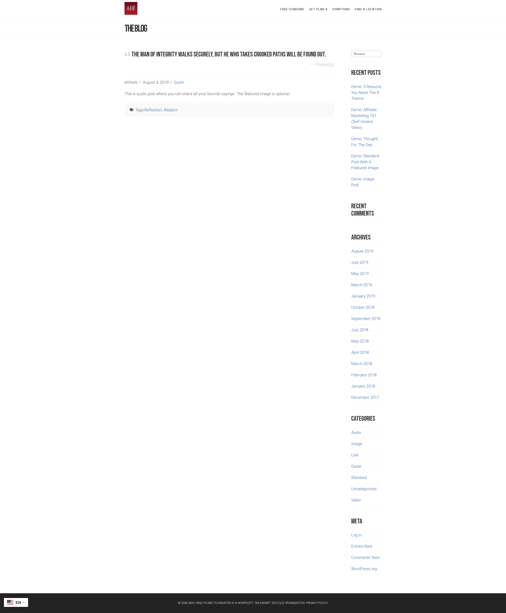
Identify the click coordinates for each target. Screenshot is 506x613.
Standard (359, 477)
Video (356, 500)
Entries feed (361, 546)
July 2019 (359, 262)
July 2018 (359, 330)
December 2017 (365, 397)
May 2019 (360, 273)
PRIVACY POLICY (317, 603)
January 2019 (363, 296)
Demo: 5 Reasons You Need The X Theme (366, 92)
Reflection (153, 110)
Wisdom (170, 110)
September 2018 (365, 318)
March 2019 (361, 285)
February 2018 (364, 375)
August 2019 (362, 251)
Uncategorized (364, 488)
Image (356, 443)
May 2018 (360, 341)
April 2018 (360, 352)
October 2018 (363, 307)
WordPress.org (364, 568)
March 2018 (361, 363)
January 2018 (363, 386)
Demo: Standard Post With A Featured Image (365, 162)
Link (354, 455)
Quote (179, 82)
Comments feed (365, 557)
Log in (356, 535)
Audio (356, 432)
